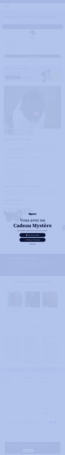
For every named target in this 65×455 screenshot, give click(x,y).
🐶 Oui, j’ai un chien (32, 235)
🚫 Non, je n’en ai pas (32, 240)
